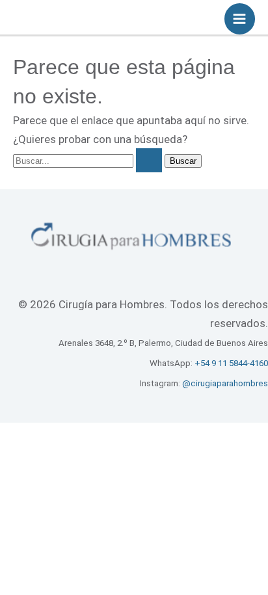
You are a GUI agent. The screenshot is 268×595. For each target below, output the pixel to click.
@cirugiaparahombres (225, 383)
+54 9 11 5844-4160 (231, 363)
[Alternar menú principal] (240, 18)
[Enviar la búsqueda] (149, 160)
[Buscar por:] (89, 159)
